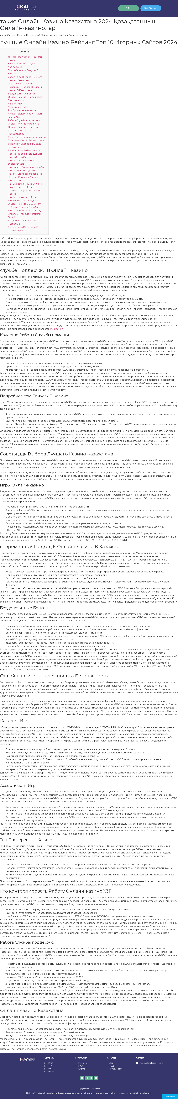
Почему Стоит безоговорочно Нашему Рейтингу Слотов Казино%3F (25, 177)
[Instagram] (87, 1078)
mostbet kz (56, 329)
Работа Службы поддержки (24, 120)
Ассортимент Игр (18, 107)
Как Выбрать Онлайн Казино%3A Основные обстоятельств (21, 160)
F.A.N (129, 8)
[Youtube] (96, 1078)
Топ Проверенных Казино (23, 110)
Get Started (150, 8)
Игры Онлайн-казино (20, 83)
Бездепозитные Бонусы (22, 93)
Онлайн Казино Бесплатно (23, 127)
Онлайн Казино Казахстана (23, 123)
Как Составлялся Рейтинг (23, 197)
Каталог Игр (15, 103)
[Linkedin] (82, 1078)
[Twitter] (91, 1078)
